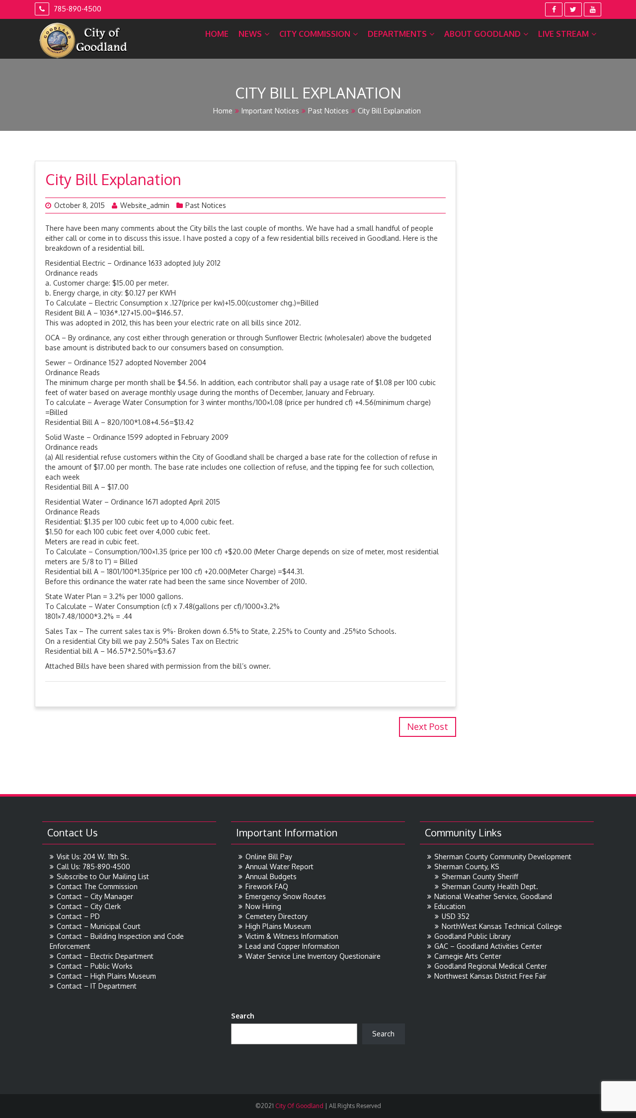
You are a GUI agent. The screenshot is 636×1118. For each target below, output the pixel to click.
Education (450, 906)
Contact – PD (78, 916)
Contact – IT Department (97, 986)
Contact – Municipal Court (99, 926)
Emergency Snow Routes (285, 896)
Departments (397, 34)
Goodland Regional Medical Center (490, 966)
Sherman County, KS (466, 866)
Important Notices (270, 110)
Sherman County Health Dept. (490, 886)
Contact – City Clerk (89, 906)
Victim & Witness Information (291, 936)
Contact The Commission (97, 886)
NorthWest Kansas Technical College (502, 926)
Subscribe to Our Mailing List (103, 876)
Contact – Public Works (95, 966)
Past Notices (328, 110)
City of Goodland (298, 1106)
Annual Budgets (271, 876)
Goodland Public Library (472, 936)
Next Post (427, 726)
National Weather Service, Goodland (493, 896)
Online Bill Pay (268, 856)
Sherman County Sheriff (480, 876)
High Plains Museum (278, 926)
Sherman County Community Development (502, 856)
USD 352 (456, 916)
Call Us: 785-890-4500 (93, 866)
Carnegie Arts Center (467, 956)
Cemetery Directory (276, 916)
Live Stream (563, 34)
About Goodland (482, 34)
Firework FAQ (266, 886)
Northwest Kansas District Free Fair (490, 976)
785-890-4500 (76, 8)
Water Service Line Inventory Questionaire (313, 956)
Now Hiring (263, 906)
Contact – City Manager (95, 896)
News (250, 34)
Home (217, 34)
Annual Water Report (279, 866)
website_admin (144, 205)
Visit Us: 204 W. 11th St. (93, 856)
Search (242, 1016)
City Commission (314, 34)
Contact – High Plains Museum (106, 976)
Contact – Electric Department (105, 956)
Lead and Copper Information (292, 946)
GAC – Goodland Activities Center (488, 946)
